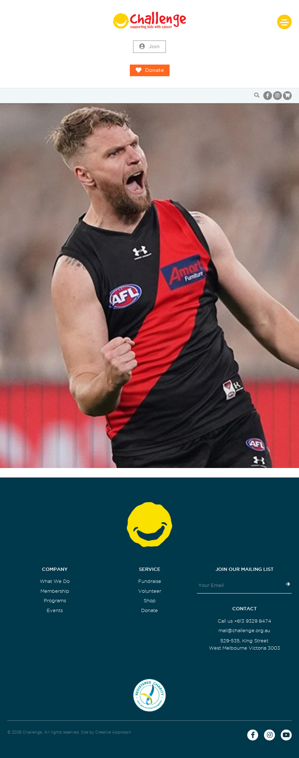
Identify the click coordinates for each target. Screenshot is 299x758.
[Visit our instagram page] (277, 95)
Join (154, 46)
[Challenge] (149, 20)
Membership (54, 591)
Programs (55, 600)
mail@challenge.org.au (244, 630)
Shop (150, 600)
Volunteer (149, 591)
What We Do (55, 581)
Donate (154, 70)
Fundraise (149, 581)
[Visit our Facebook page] (267, 95)
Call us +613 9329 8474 (244, 621)
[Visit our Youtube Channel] (286, 735)
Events (55, 610)
